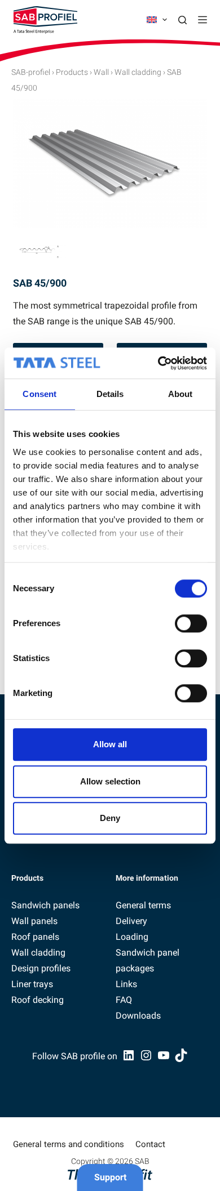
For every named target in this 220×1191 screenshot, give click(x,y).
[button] (157, 19)
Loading (132, 936)
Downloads (138, 1015)
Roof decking (37, 999)
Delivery (131, 921)
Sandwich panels (45, 905)
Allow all (110, 744)
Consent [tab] (39, 394)
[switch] (191, 623)
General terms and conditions (68, 1144)
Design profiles (41, 968)
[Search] (182, 20)
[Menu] (202, 19)
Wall (101, 72)
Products (72, 72)
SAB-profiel (30, 72)
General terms (143, 905)
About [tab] (180, 394)
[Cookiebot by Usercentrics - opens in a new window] (158, 363)
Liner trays (32, 984)
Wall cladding (138, 72)
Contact (150, 1144)
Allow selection (110, 781)
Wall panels (34, 921)
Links (126, 984)
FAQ (124, 999)
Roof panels (35, 936)
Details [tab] (110, 394)
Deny (110, 818)
